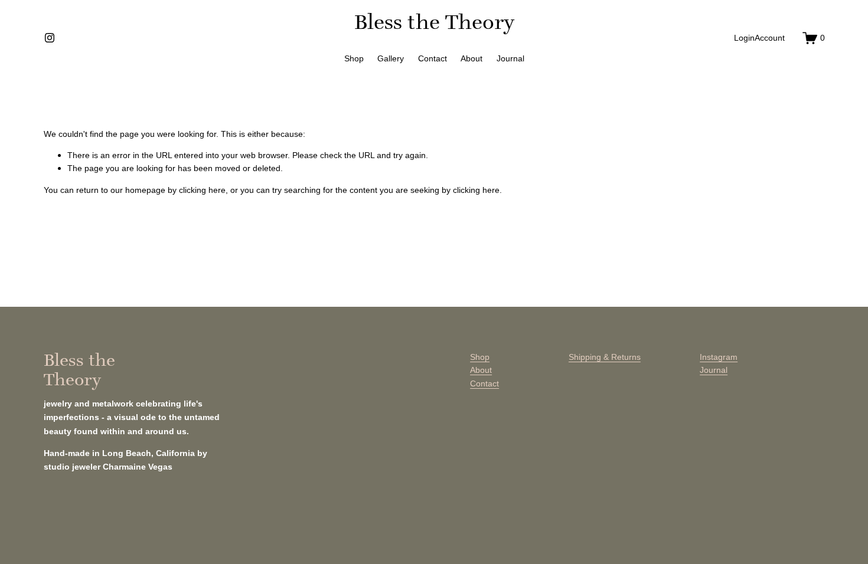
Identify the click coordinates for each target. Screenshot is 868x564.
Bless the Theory (434, 21)
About (471, 58)
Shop (354, 58)
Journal (510, 58)
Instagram (719, 357)
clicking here (202, 190)
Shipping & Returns (605, 357)
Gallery (390, 58)
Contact (432, 58)
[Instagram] (50, 38)
